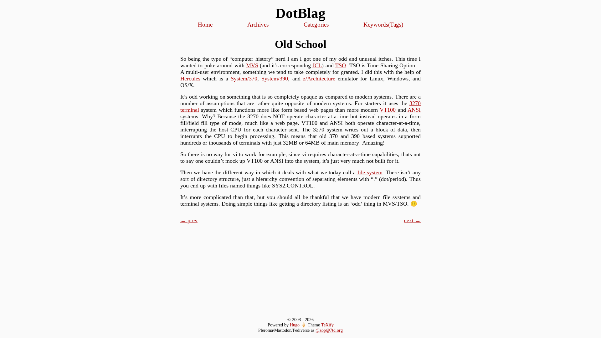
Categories (316, 24)
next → (412, 220)
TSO (340, 65)
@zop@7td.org (329, 330)
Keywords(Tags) (383, 24)
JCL (317, 65)
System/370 (244, 78)
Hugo (295, 324)
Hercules (190, 78)
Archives (258, 24)
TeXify (327, 324)
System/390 (274, 78)
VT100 (389, 110)
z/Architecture (319, 78)
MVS (252, 65)
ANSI (414, 110)
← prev (189, 220)
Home (205, 24)
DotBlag (300, 13)
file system (370, 172)
